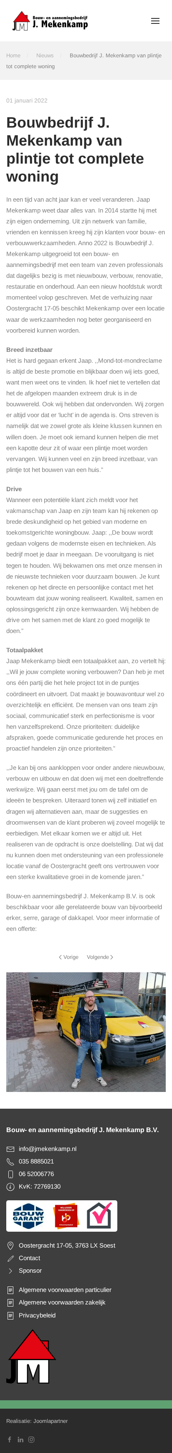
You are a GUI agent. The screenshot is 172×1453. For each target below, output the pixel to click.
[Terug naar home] (50, 20)
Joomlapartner (50, 1421)
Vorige (70, 957)
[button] (155, 20)
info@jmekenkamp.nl (47, 1148)
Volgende (98, 957)
